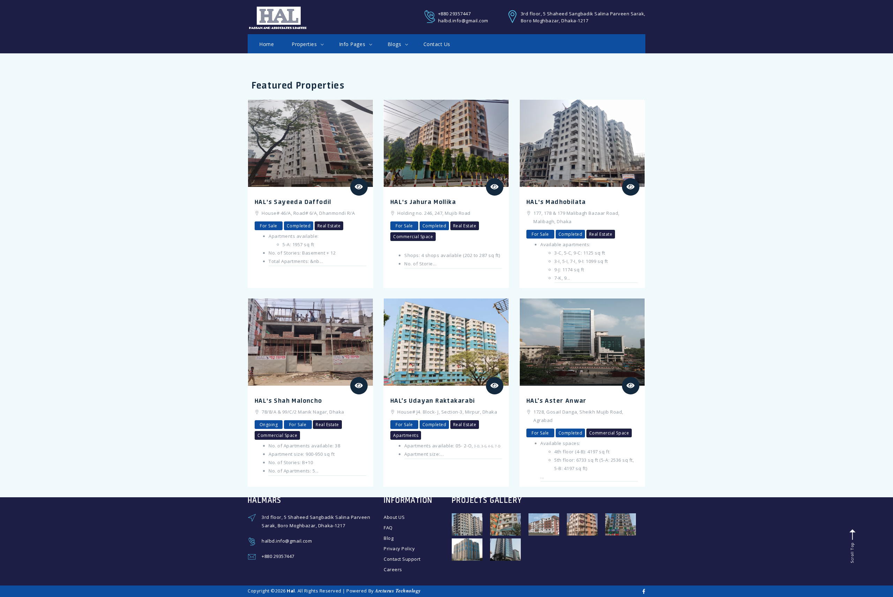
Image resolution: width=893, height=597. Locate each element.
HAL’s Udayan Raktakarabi (432, 400)
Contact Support (402, 559)
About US (394, 517)
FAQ (388, 527)
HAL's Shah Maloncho (288, 400)
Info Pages (353, 44)
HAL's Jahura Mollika (423, 201)
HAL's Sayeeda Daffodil (293, 201)
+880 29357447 (454, 13)
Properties (305, 44)
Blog (388, 538)
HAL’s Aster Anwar (556, 400)
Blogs (395, 44)
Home (266, 44)
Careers (393, 569)
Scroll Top (851, 552)
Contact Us (436, 44)
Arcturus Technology (398, 590)
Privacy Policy (399, 548)
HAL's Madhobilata (556, 201)
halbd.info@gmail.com (463, 20)
